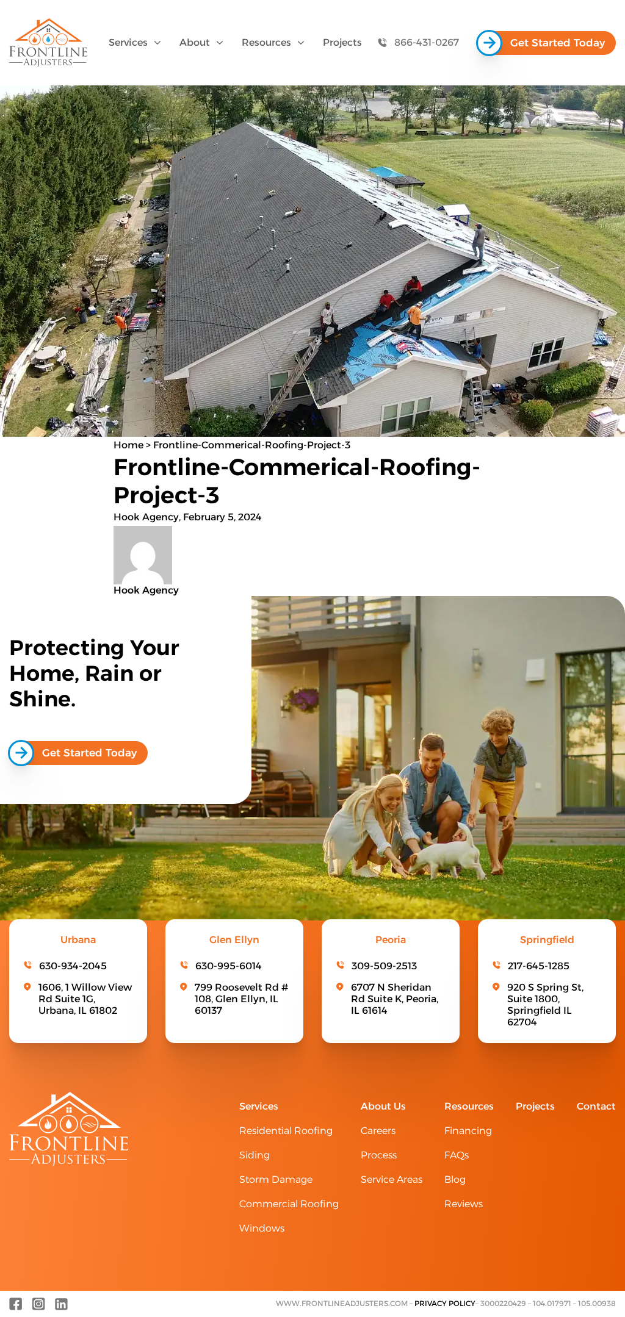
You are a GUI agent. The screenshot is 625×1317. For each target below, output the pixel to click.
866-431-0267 (426, 42)
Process (379, 1155)
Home (128, 445)
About (194, 43)
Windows (261, 1228)
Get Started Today (557, 43)
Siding (254, 1155)
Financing (468, 1130)
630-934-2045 (73, 966)
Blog (455, 1179)
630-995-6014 (228, 966)
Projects (342, 43)
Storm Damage (275, 1179)
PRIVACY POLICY (444, 1303)
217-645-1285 (538, 966)
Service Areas (391, 1179)
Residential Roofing (286, 1130)
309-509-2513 (384, 966)
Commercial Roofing (289, 1204)
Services (128, 43)
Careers (378, 1130)
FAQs (456, 1155)
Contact (596, 1106)
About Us (383, 1106)
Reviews (463, 1204)
